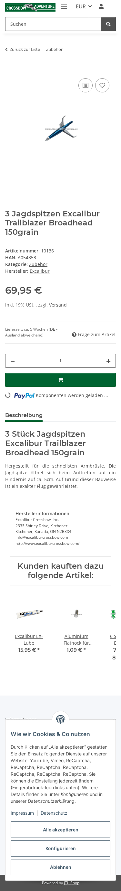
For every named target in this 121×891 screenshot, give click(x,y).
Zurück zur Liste (25, 49)
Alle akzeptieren (60, 829)
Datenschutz (54, 813)
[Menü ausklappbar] (64, 4)
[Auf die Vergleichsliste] (85, 85)
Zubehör (38, 264)
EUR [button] (81, 6)
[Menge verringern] (12, 360)
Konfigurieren (60, 848)
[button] (101, 6)
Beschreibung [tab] (24, 415)
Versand (58, 305)
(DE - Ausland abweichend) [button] (31, 332)
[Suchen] (108, 24)
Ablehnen (60, 867)
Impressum (22, 813)
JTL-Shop (71, 883)
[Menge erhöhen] (108, 360)
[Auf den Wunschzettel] (102, 85)
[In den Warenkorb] (10, 69)
